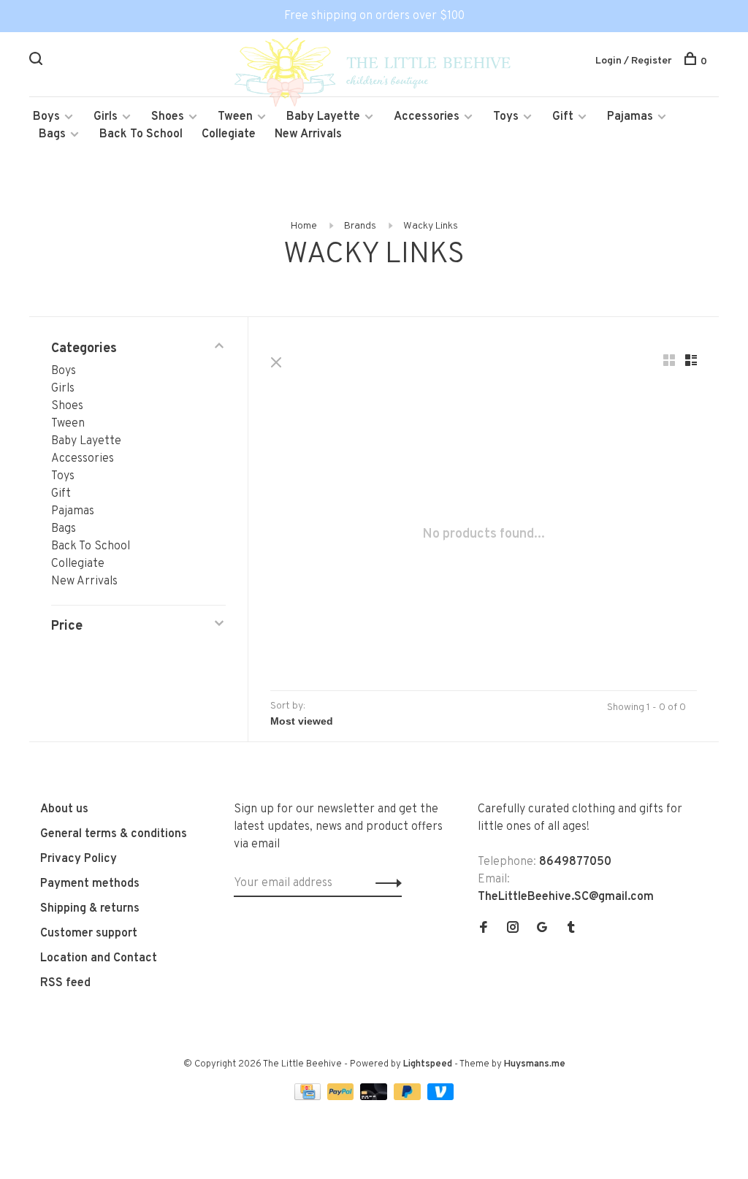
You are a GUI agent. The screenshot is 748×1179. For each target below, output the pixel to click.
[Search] (37, 62)
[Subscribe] (384, 883)
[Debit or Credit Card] (375, 1097)
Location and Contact (98, 958)
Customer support (88, 933)
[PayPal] (342, 1097)
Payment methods (90, 884)
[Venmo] (440, 1097)
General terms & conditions (113, 834)
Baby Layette (323, 117)
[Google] (542, 929)
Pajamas (630, 117)
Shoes (167, 117)
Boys (46, 117)
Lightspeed (427, 1064)
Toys (506, 117)
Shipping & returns (90, 908)
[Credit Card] (309, 1097)
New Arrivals (308, 134)
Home (304, 226)
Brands (360, 226)
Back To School (141, 134)
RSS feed (65, 983)
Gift (562, 117)
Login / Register (633, 61)
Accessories (426, 117)
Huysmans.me (534, 1064)
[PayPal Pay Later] (409, 1097)
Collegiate (229, 134)
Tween (235, 117)
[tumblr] (571, 929)
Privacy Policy (78, 859)
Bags (52, 134)
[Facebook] (483, 929)
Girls (106, 117)
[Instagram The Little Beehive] (513, 929)
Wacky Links (430, 226)
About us (64, 809)
